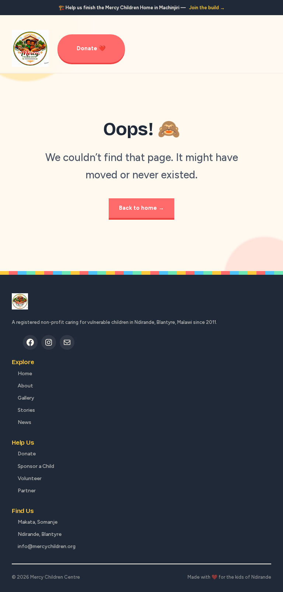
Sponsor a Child (36, 466)
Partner (27, 490)
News (24, 422)
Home (25, 373)
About (25, 386)
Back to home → (141, 208)
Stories (26, 410)
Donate (27, 454)
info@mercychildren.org (47, 546)
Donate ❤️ (91, 48)
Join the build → (207, 7)
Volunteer (30, 478)
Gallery (26, 398)
